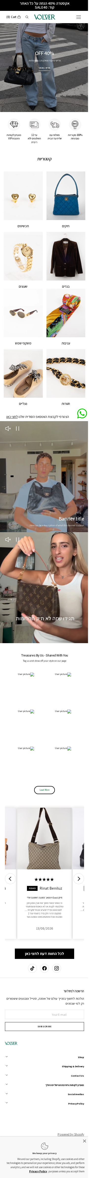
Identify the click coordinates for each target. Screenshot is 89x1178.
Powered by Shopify (67, 1124)
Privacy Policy (25, 1171)
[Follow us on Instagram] (54, 957)
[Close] (80, 1141)
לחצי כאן (10, 403)
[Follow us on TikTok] (30, 957)
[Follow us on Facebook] (42, 957)
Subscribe (42, 1015)
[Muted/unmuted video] (8, 416)
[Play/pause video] (17, 416)
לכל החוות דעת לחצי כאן (42, 926)
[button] (74, 17)
